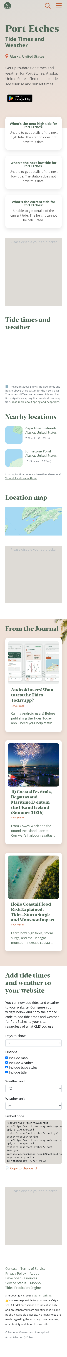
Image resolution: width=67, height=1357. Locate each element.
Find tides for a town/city (47, 6)
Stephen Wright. (42, 1295)
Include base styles (23, 1067)
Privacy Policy (15, 1273)
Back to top (57, 1347)
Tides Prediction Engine (23, 1287)
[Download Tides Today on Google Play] (19, 98)
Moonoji (36, 1283)
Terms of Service (33, 1268)
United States (33, 56)
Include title (18, 1072)
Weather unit (15, 1081)
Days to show (15, 1036)
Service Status (15, 1283)
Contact (11, 1268)
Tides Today (7, 5)
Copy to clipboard (23, 1168)
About (34, 1273)
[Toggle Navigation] (59, 6)
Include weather (21, 1062)
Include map (18, 1058)
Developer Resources (21, 1278)
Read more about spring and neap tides (35, 402)
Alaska (15, 56)
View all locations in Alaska (21, 478)
